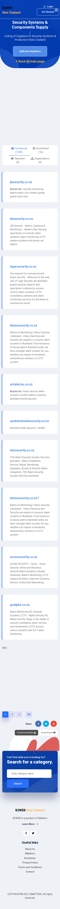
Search (18, 783)
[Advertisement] (30, 100)
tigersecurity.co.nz (23, 266)
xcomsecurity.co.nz (23, 557)
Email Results (47, 732)
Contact (30, 871)
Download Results (25, 732)
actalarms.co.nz (21, 384)
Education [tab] (19, 160)
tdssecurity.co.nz (22, 450)
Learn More (28, 824)
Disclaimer (30, 858)
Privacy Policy (30, 862)
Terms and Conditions (30, 867)
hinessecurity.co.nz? (24, 498)
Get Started (48, 11)
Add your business (30, 51)
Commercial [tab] (20, 150)
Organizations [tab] (41, 160)
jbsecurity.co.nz (21, 182)
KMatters (30, 853)
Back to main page (31, 61)
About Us (30, 849)
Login (49, 6)
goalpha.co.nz (20, 605)
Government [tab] (42, 150)
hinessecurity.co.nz (23, 325)
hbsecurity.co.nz (21, 219)
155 (29, 714)
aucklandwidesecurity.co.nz (29, 421)
